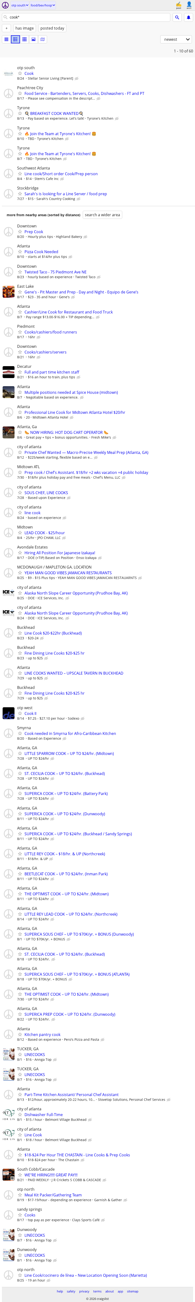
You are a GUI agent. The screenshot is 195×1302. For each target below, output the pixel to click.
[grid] (24, 39)
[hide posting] (77, 79)
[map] (42, 39)
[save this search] (188, 17)
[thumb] (15, 39)
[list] (6, 39)
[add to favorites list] (20, 73)
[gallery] (33, 39)
